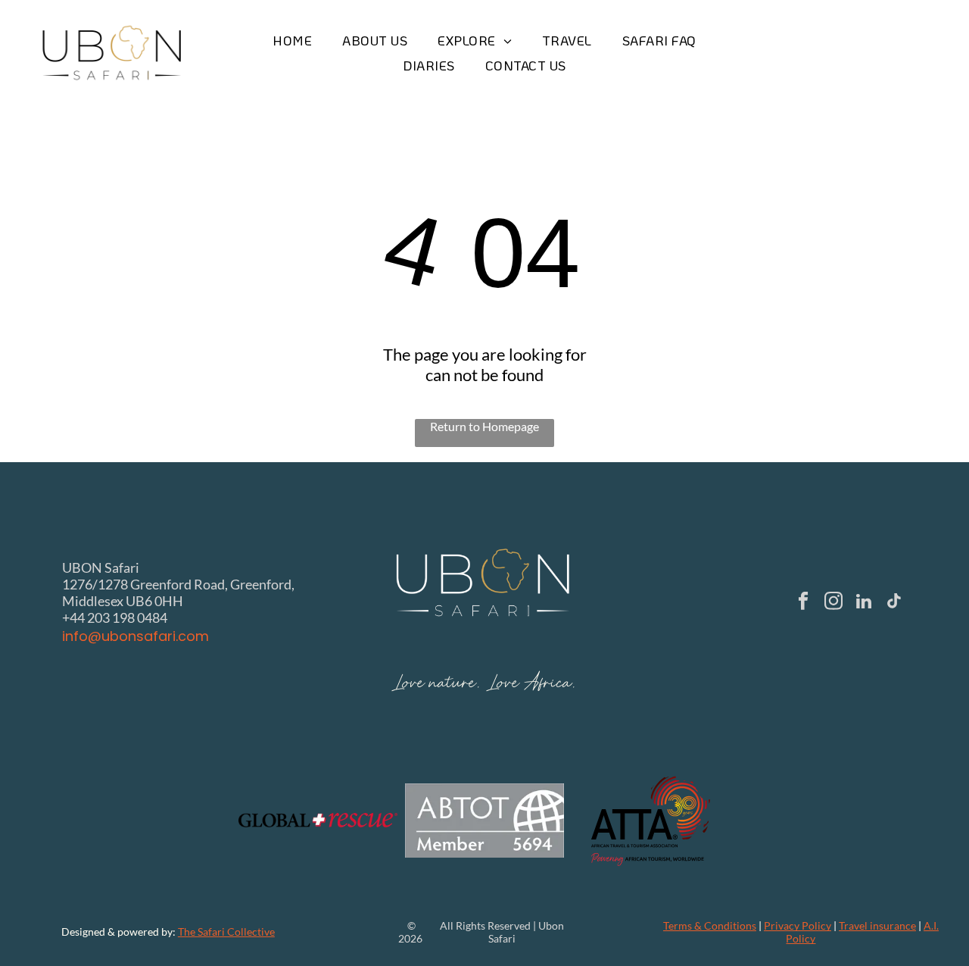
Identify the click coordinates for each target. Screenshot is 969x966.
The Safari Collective (226, 931)
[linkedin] (863, 603)
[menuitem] (292, 40)
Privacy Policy (797, 925)
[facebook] (803, 603)
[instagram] (833, 603)
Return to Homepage (484, 426)
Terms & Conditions (709, 925)
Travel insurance (877, 925)
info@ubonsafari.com (135, 636)
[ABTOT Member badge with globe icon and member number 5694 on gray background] (484, 820)
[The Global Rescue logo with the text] (317, 820)
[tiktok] (893, 603)
